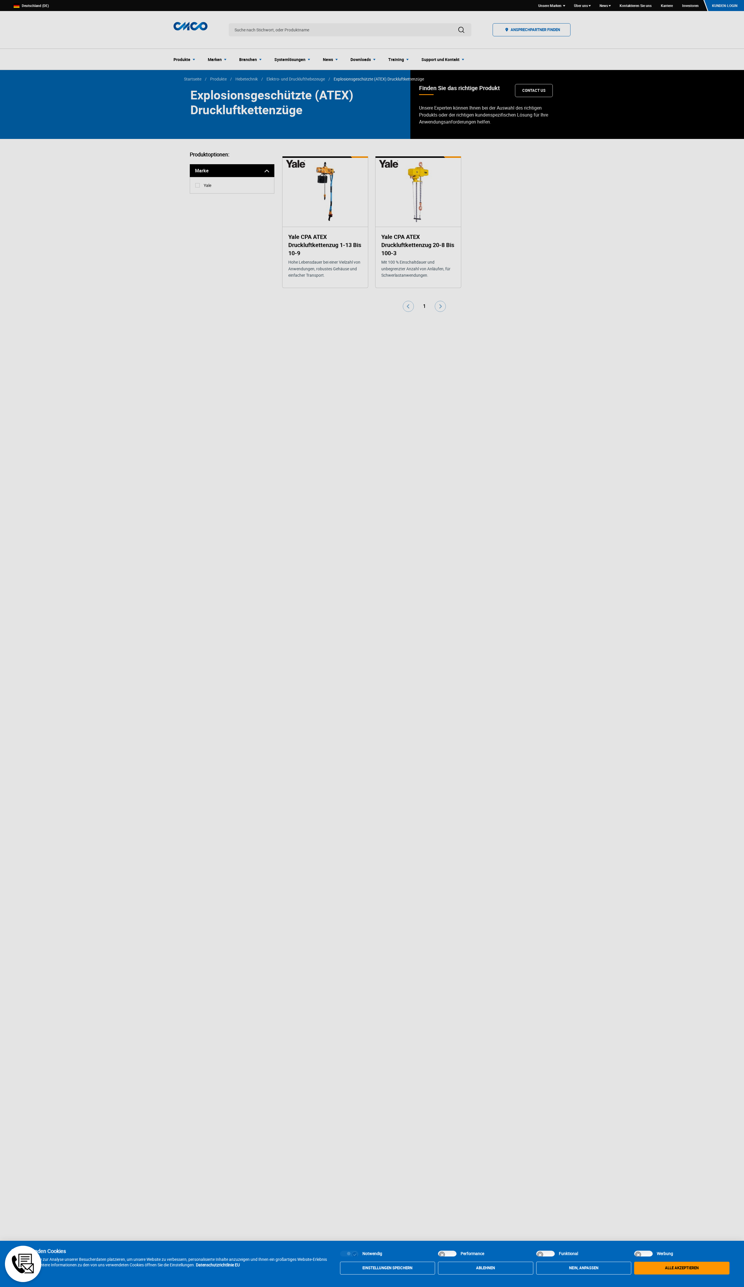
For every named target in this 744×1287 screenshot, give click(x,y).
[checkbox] (349, 1253)
